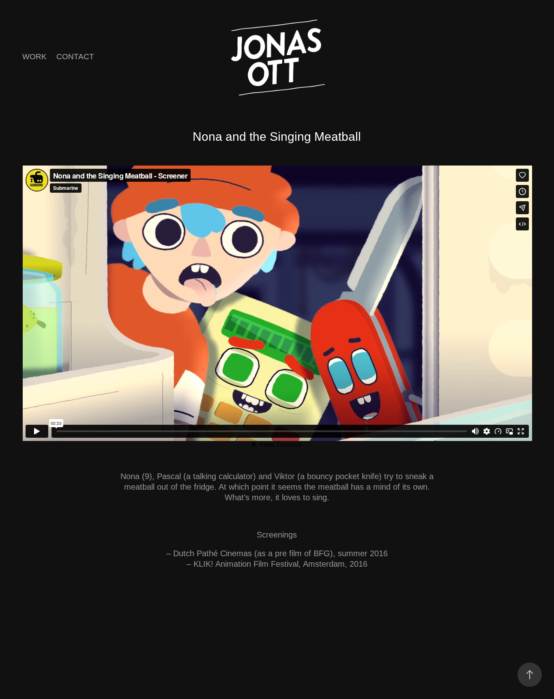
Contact (75, 56)
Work (34, 56)
